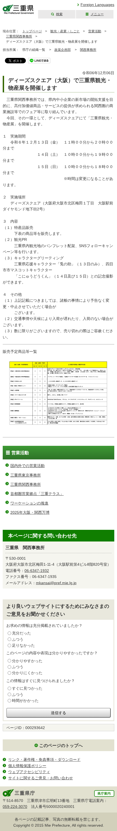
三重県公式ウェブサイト (18, 9)
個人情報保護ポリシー (27, 766)
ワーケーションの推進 (29, 503)
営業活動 (94, 31)
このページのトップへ (61, 745)
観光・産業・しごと (65, 31)
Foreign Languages (97, 4)
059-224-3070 (15, 806)
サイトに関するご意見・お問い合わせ (40, 778)
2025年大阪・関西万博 (30, 512)
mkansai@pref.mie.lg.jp (56, 583)
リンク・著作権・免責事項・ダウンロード (44, 759)
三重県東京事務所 (25, 475)
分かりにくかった (27, 673)
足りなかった (23, 645)
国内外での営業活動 (27, 465)
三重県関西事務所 (19, 36)
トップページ (32, 31)
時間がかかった (25, 700)
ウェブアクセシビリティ (29, 772)
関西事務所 (88, 50)
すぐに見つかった (27, 688)
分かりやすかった (27, 661)
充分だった (21, 633)
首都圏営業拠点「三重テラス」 (37, 493)
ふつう (17, 639)
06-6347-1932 (36, 570)
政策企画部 (62, 50)
